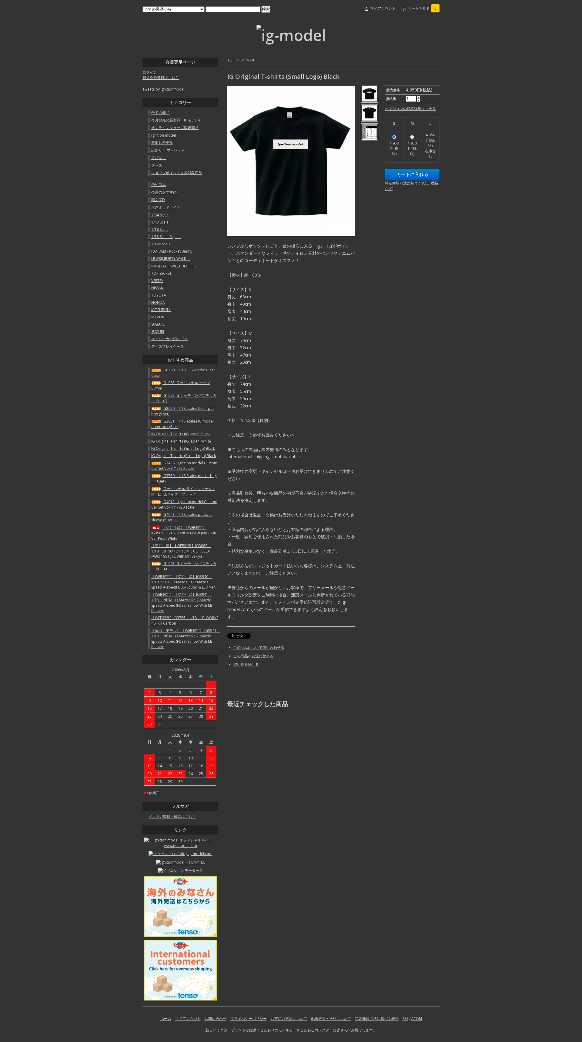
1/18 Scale (160, 229)
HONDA (158, 302)
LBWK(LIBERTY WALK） (170, 258)
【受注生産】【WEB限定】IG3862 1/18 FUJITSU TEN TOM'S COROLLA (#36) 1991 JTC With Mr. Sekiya (181, 551)
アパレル (248, 60)
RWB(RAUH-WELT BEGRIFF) (173, 266)
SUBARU (158, 324)
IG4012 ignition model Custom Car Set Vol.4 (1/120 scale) (184, 504)
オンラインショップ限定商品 (175, 127)
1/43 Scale (160, 222)
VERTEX (157, 280)
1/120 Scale (161, 244)
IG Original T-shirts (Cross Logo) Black (183, 455)
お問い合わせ (215, 1018)
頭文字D (158, 199)
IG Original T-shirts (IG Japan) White (181, 441)
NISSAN (157, 287)
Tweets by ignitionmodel (163, 89)
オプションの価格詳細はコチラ (410, 108)
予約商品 (158, 184)
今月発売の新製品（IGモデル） (176, 120)
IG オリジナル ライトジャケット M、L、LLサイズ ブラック (183, 491)
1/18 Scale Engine (166, 236)
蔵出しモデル (162, 142)
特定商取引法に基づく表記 (377, 1018)
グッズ (156, 165)
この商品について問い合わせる (258, 647)
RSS (405, 1018)
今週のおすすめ (164, 192)
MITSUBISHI (161, 309)
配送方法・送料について (331, 1018)
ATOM (416, 1018)
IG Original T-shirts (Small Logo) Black (183, 448)
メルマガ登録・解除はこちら (172, 816)
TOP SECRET (161, 273)
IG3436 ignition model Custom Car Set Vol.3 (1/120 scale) (184, 465)
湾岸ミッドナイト (165, 207)
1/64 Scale (160, 214)
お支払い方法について (289, 1018)
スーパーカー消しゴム (169, 338)
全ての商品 (160, 112)
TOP (231, 60)
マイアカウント (383, 8)
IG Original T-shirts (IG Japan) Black (180, 433)
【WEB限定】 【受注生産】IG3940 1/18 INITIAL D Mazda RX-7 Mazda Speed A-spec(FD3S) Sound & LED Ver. (183, 582)
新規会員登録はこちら (160, 77)
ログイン (149, 72)
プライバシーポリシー (248, 1018)
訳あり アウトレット (168, 150)
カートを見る (422, 8)
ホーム (165, 1018)
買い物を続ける (246, 664)
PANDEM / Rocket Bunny (171, 251)
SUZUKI (157, 331)
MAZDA (157, 317)
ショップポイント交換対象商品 (176, 172)
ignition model (163, 135)
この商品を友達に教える (253, 656)
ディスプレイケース (167, 346)
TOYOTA (158, 295)
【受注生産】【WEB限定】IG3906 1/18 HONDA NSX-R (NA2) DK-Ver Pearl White (184, 533)
